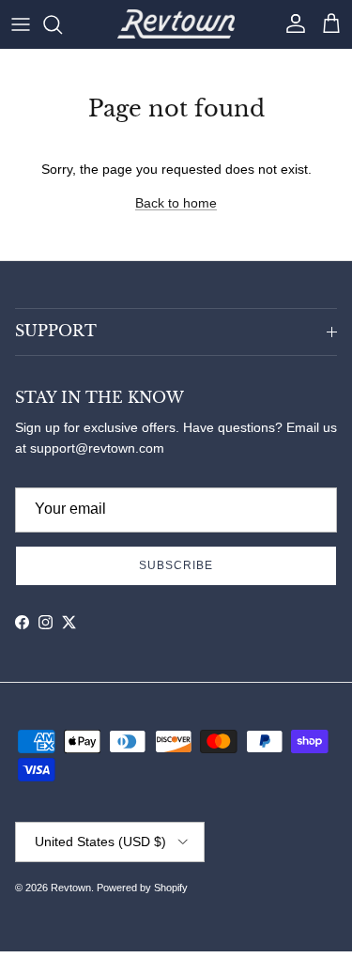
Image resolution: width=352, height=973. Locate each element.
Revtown (71, 887)
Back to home (176, 202)
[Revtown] (176, 24)
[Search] (62, 24)
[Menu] (20, 24)
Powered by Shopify (142, 887)
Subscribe (176, 565)
